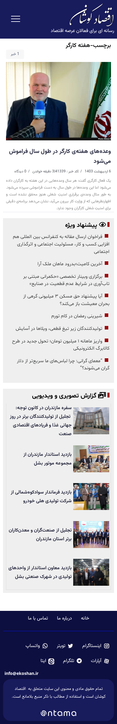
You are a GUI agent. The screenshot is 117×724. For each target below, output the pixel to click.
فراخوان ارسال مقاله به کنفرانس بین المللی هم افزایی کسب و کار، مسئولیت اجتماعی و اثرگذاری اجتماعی (61, 244)
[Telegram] (72, 661)
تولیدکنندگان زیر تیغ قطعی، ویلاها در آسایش (59, 328)
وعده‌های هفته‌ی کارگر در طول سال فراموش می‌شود (60, 156)
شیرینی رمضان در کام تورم (76, 316)
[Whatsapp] (37, 646)
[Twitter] (65, 646)
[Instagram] (96, 646)
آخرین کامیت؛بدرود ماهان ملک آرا (69, 264)
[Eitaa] (47, 661)
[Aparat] (100, 661)
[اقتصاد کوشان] (91, 15)
